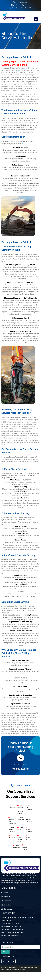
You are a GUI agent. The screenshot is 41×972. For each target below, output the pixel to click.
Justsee (22, 969)
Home (6, 893)
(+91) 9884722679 (21, 2)
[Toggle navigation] (36, 19)
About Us (7, 897)
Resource (7, 901)
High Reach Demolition (12, 829)
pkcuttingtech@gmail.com (21, 5)
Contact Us (8, 909)
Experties (7, 905)
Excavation (12, 807)
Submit (6, 952)
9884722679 (20, 768)
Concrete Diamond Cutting (20, 839)
